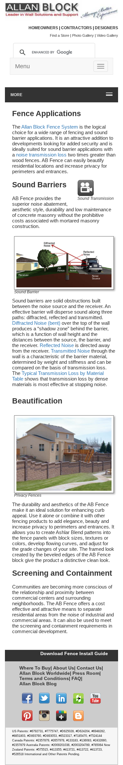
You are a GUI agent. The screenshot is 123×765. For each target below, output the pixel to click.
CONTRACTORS (76, 28)
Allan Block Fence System (49, 127)
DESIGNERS (106, 28)
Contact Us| (90, 668)
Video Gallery (107, 35)
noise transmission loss (41, 154)
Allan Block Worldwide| (45, 673)
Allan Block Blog (38, 683)
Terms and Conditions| (44, 678)
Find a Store (59, 35)
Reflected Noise (57, 345)
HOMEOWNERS (43, 28)
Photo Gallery (83, 35)
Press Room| (86, 673)
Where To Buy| (35, 668)
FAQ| (77, 678)
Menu (22, 66)
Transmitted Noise (70, 351)
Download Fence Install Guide (74, 653)
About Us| (64, 668)
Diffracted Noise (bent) (36, 323)
